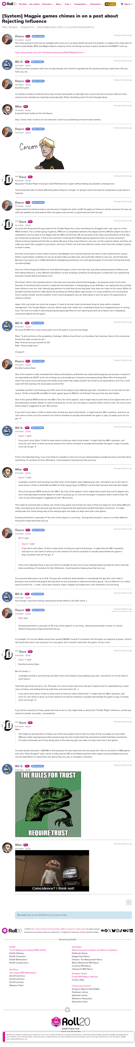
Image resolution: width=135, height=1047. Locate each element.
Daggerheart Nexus (81, 956)
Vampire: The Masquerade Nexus (87, 959)
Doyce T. (22, 435)
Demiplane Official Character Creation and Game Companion (94, 948)
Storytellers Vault (80, 1001)
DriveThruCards (16, 982)
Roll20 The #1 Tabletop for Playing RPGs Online (27, 948)
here (26, 1039)
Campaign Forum (27, 27)
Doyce (20, 36)
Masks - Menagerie (10, 27)
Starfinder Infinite (80, 995)
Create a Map (78, 979)
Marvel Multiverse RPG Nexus (85, 962)
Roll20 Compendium (18, 962)
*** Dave (21, 177)
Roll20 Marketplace (18, 959)
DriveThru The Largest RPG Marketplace (23, 971)
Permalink (19, 40)
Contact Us (71, 929)
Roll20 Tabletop (16, 953)
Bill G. (19, 61)
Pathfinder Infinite (80, 992)
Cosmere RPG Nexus (81, 965)
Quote (28, 40)
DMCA (63, 929)
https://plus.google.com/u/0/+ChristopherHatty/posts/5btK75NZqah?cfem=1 (49, 52)
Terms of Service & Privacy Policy (48, 929)
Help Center (80, 929)
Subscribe (111, 4)
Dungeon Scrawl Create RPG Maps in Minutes (85, 975)
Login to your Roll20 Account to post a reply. (46, 914)
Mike (19, 106)
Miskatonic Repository (82, 998)
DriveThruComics (17, 975)
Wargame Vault (16, 985)
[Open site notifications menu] (121, 4)
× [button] (132, 1034)
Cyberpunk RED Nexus (82, 969)
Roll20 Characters (17, 956)
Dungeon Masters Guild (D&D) (85, 989)
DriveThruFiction (17, 979)
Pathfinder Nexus (79, 953)
